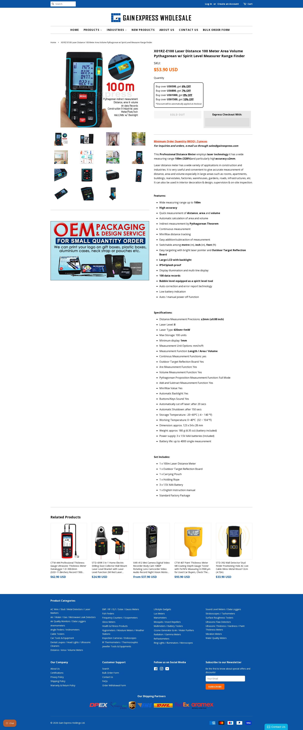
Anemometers (57, 625)
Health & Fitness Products (115, 625)
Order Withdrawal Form (114, 685)
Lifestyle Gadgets (162, 609)
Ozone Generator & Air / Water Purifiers (174, 630)
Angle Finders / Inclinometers (65, 629)
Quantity (159, 78)
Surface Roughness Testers (219, 617)
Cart (250, 3)
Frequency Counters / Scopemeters (120, 617)
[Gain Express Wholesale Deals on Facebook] (155, 669)
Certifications (56, 672)
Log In (208, 3)
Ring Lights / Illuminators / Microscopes (173, 642)
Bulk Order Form (216, 30)
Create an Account (228, 3)
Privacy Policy (57, 677)
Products (92, 30)
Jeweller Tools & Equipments (116, 646)
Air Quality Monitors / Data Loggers (68, 621)
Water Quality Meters (216, 638)
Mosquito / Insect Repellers (167, 621)
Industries (116, 30)
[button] (227, 122)
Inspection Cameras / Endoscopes (119, 638)
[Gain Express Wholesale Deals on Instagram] (161, 669)
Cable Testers (57, 633)
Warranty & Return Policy (62, 685)
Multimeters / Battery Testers (168, 625)
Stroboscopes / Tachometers (220, 613)
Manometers (160, 617)
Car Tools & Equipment (62, 638)
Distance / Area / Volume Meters (66, 650)
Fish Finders (108, 613)
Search (105, 668)
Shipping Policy (57, 681)
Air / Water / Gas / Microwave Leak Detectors (73, 617)
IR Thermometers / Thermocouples (120, 642)
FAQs (105, 681)
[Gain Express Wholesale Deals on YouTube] (167, 669)
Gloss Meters (108, 621)
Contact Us (188, 30)
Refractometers (161, 638)
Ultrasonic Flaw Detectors (218, 621)
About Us (166, 30)
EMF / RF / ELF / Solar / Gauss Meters (120, 609)
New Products (143, 30)
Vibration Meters (214, 633)
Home (74, 30)
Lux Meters (159, 613)
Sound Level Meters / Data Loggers (223, 609)
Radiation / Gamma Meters (167, 634)
